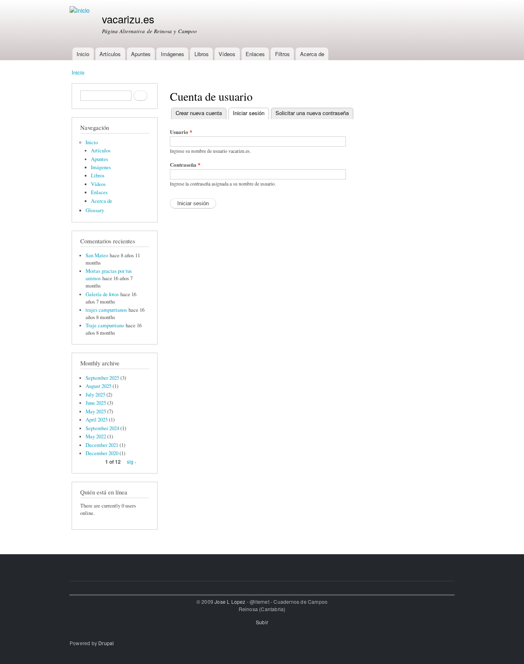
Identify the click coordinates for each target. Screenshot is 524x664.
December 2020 (102, 453)
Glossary (95, 210)
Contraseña (185, 164)
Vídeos (227, 54)
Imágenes (172, 54)
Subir (262, 622)
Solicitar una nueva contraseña (312, 113)
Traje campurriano (105, 325)
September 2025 (102, 377)
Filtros (282, 54)
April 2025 (97, 419)
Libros (201, 54)
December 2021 (102, 445)
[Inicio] (81, 10)
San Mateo (97, 255)
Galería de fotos (102, 294)
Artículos (110, 54)
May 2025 (96, 411)
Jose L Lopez (230, 601)
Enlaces (255, 54)
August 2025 (98, 386)
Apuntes (141, 54)
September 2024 (102, 428)
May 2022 (96, 436)
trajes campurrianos (106, 309)
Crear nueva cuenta (199, 113)
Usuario (181, 132)
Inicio (83, 54)
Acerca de (312, 54)
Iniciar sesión (251, 113)
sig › (131, 461)
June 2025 (96, 402)
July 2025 (95, 394)
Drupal (106, 642)
